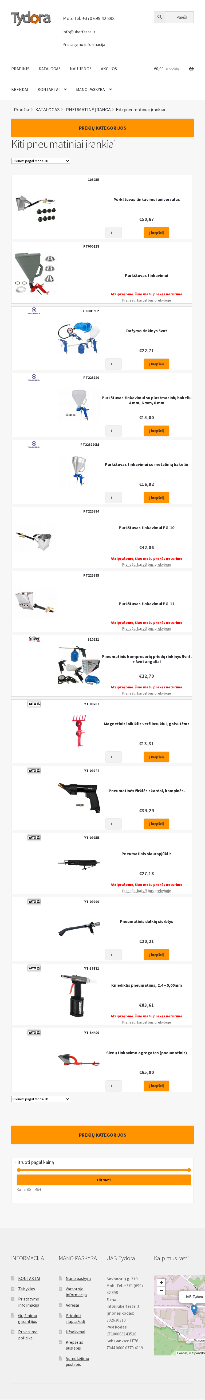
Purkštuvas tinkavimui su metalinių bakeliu (146, 464)
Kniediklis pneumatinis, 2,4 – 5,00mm (146, 985)
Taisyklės (26, 1288)
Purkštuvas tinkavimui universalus (146, 199)
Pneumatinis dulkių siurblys (146, 921)
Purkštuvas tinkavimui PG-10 (146, 527)
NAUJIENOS (81, 68)
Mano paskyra (78, 1278)
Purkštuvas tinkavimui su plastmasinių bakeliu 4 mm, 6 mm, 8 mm (147, 400)
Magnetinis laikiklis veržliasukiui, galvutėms (147, 723)
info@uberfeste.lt (79, 31)
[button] (194, 1309)
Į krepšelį (156, 232)
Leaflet (182, 1353)
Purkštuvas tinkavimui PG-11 (146, 603)
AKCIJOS (109, 68)
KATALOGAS (50, 68)
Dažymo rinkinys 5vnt (146, 330)
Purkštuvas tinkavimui (146, 275)
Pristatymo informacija (83, 44)
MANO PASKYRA (90, 89)
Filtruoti (104, 1179)
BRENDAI (19, 89)
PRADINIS (20, 68)
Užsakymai (75, 1331)
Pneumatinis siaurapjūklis (146, 853)
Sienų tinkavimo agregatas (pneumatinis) (146, 1052)
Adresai (72, 1305)
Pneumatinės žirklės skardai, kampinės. (147, 790)
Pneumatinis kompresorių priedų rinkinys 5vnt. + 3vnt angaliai (147, 659)
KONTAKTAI (49, 89)
